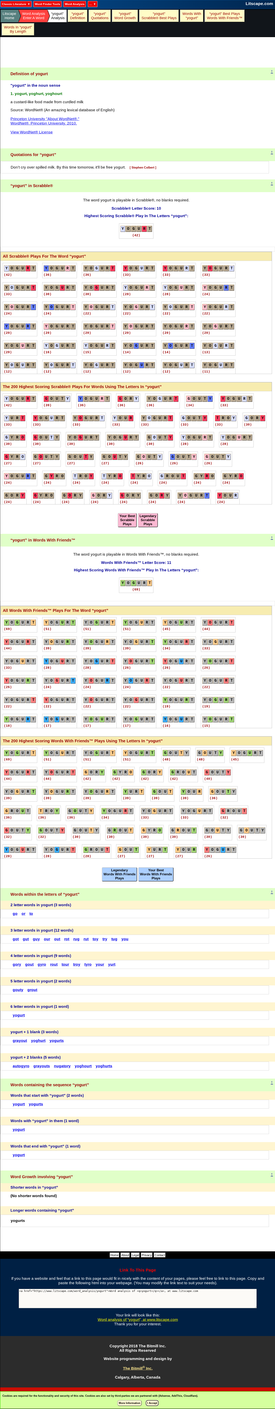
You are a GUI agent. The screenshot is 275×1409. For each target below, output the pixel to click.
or (23, 913)
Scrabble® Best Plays (159, 16)
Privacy (147, 1255)
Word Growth (125, 16)
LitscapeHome (9, 16)
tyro (88, 964)
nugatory (62, 1066)
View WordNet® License (31, 132)
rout (54, 964)
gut (26, 939)
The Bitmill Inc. (138, 1368)
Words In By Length (17, 29)
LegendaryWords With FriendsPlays (119, 874)
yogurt (19, 1015)
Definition (77, 16)
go (15, 913)
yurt (111, 964)
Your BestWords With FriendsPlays (156, 874)
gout (29, 964)
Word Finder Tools (47, 4)
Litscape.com (259, 3)
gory (17, 964)
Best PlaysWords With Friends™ (224, 16)
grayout (20, 1040)
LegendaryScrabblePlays (148, 520)
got (16, 939)
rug (76, 939)
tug (114, 939)
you (124, 939)
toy (95, 939)
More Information (129, 1403)
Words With (191, 16)
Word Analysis (75, 4)
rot (66, 939)
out (57, 939)
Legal (135, 1255)
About (125, 1255)
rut (86, 939)
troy (76, 964)
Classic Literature (14, 4)
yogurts (57, 1040)
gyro (42, 964)
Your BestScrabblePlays (127, 520)
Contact (160, 1255)
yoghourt (83, 1066)
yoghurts (104, 1066)
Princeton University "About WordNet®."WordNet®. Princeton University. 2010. (44, 121)
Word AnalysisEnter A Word (33, 16)
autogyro (21, 1066)
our (47, 939)
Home (115, 1255)
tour (65, 964)
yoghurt (38, 1040)
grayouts (41, 1066)
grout (32, 990)
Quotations (100, 16)
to (31, 913)
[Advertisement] (137, 52)
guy (36, 939)
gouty (18, 990)
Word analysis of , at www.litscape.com (138, 1319)
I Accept (152, 1403)
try (104, 939)
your (100, 964)
